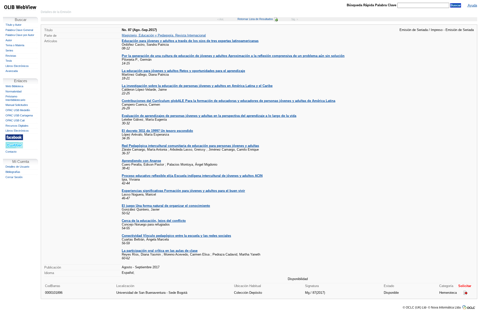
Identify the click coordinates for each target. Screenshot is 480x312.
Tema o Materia (15, 45)
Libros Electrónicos (17, 65)
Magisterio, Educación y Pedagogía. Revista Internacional (164, 35)
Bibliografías (13, 171)
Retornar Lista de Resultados (255, 18)
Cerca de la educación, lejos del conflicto (154, 221)
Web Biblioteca (14, 86)
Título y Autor (14, 24)
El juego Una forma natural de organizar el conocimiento (166, 206)
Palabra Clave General (19, 29)
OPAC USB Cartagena (19, 115)
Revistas (11, 55)
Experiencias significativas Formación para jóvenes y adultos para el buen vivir (183, 191)
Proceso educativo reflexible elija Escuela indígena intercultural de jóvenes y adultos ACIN (192, 176)
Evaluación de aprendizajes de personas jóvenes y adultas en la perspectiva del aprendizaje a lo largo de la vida (209, 116)
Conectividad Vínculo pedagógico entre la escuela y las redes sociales (176, 236)
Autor (9, 40)
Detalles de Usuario (17, 166)
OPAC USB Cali (15, 120)
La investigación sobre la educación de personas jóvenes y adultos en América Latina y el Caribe (197, 86)
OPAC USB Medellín (18, 110)
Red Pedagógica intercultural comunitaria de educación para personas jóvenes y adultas (190, 146)
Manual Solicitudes (17, 104)
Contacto (11, 151)
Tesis (9, 60)
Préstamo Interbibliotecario (15, 98)
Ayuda (472, 5)
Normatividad (14, 91)
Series (9, 50)
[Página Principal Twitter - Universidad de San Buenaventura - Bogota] (20, 145)
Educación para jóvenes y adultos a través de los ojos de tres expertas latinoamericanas (190, 41)
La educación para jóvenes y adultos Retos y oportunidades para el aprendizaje (183, 71)
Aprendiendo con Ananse (141, 161)
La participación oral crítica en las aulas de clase (160, 251)
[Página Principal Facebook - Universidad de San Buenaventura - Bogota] (20, 137)
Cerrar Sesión (14, 177)
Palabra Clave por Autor (20, 34)
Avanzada (12, 70)
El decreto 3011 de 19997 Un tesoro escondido (157, 131)
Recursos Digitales (17, 125)
